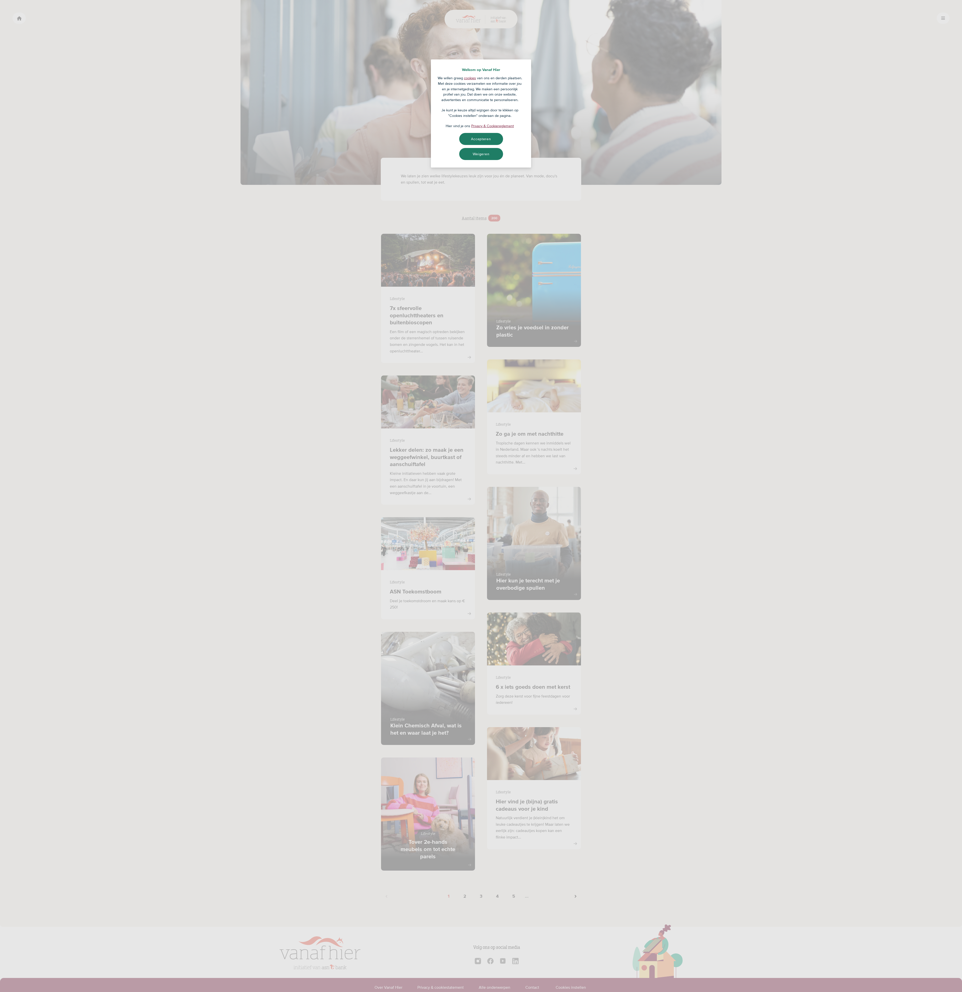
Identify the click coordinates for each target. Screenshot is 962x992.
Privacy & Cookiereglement (492, 126)
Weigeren (481, 154)
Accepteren (481, 139)
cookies (470, 78)
